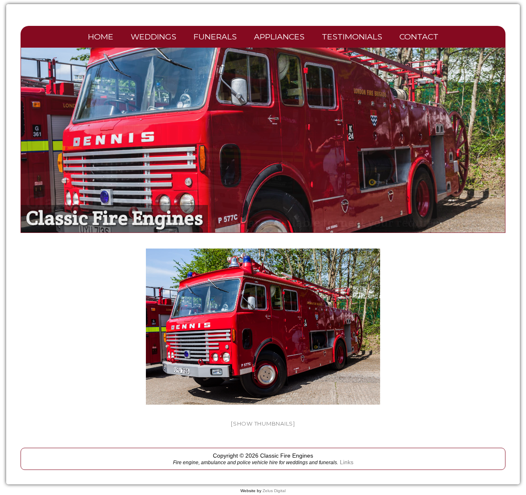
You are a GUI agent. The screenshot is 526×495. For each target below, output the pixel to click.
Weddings (153, 36)
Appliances (279, 36)
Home (100, 36)
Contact (418, 36)
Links (346, 462)
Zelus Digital (274, 490)
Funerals (215, 36)
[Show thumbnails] (263, 423)
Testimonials (352, 36)
